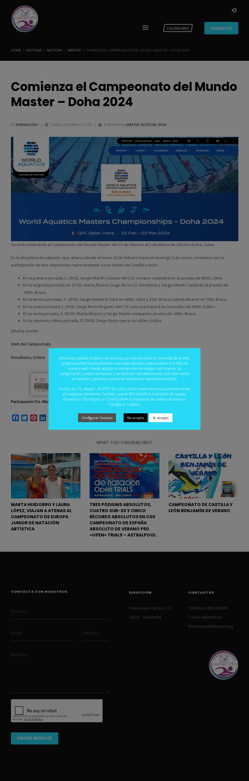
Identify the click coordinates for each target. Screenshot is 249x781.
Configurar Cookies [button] (97, 417)
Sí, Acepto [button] (161, 417)
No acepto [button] (135, 417)
